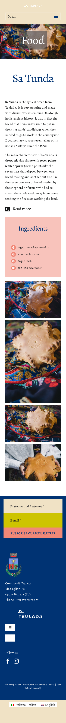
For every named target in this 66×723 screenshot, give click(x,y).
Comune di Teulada (18, 583)
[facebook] (7, 661)
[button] (33, 209)
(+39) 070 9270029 (27, 600)
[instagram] (16, 661)
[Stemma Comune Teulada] (13, 554)
